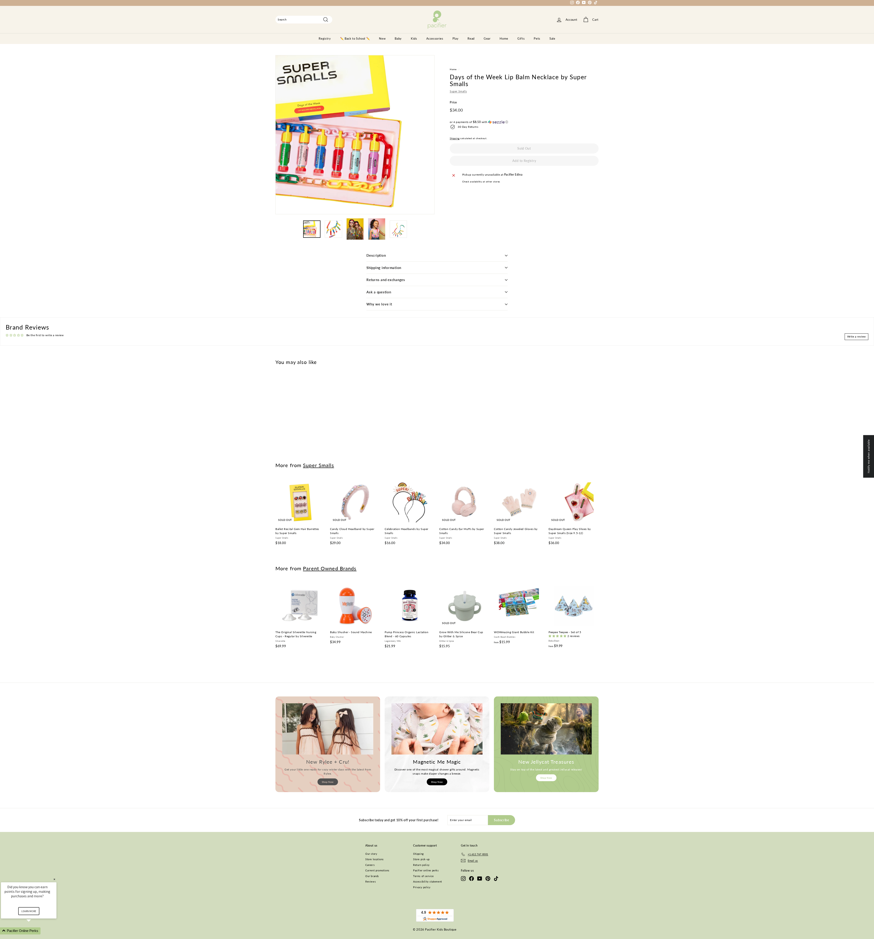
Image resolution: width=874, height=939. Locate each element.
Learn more (28, 911)
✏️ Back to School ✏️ (355, 38)
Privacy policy (421, 887)
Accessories (434, 38)
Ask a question (378, 292)
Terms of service (423, 876)
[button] (524, 122)
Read (471, 38)
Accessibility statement (427, 881)
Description (376, 255)
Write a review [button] (856, 336)
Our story (371, 853)
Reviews (370, 881)
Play (455, 38)
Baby (398, 38)
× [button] (54, 879)
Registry (325, 38)
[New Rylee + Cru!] (327, 729)
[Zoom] (355, 134)
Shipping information (383, 268)
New (382, 38)
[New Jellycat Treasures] (546, 729)
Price (453, 102)
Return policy (421, 864)
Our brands (372, 876)
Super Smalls (458, 91)
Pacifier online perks (426, 870)
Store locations (374, 859)
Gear (487, 38)
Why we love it (379, 304)
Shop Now (328, 781)
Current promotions (377, 870)
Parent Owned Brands (329, 568)
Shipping (455, 138)
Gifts (521, 38)
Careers (370, 864)
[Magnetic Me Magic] (437, 729)
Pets (537, 38)
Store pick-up (421, 859)
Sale (552, 38)
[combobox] (303, 19)
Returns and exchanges (385, 280)
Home (504, 38)
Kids (414, 38)
